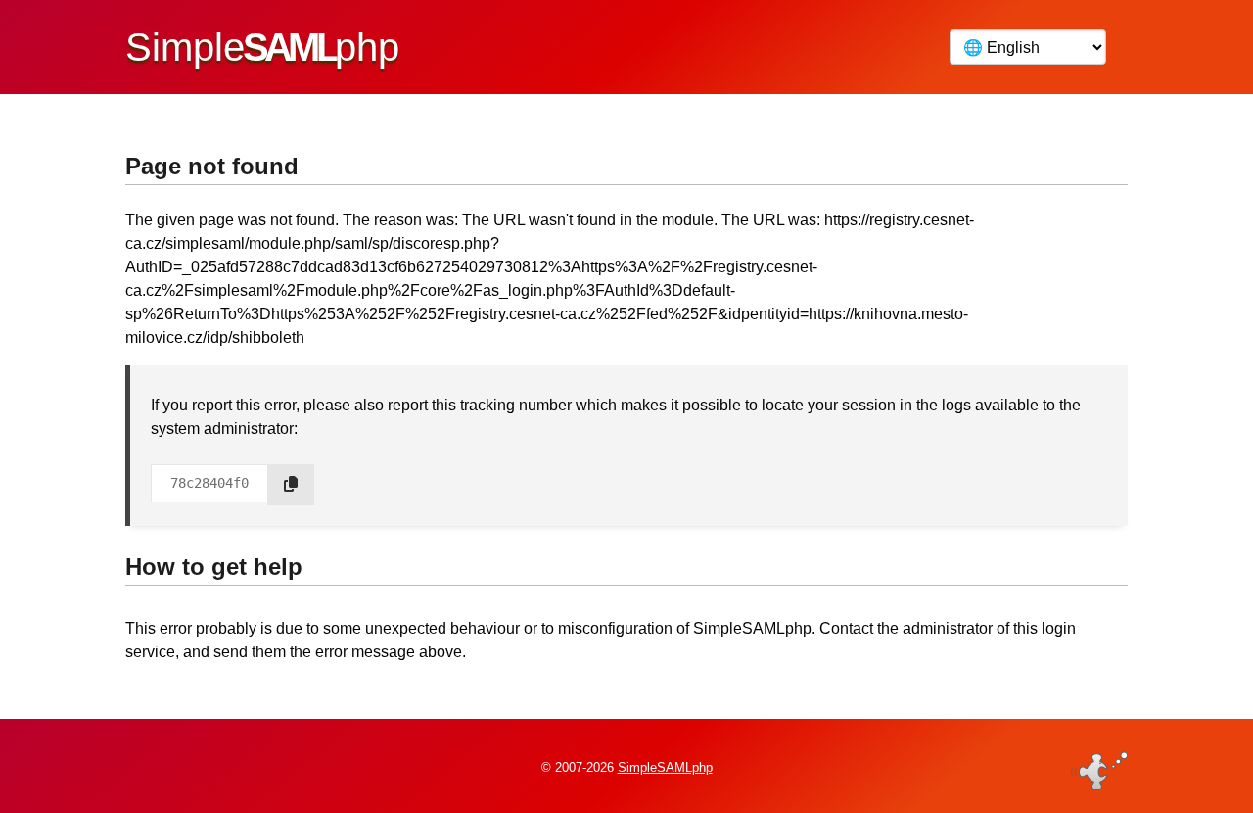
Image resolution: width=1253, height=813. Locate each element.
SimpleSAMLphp (665, 767)
